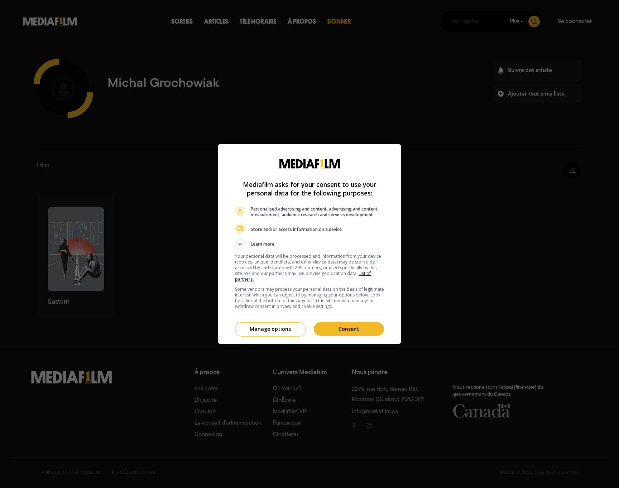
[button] (309, 244)
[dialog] (309, 244)
